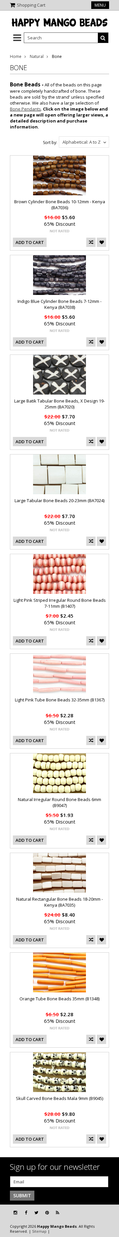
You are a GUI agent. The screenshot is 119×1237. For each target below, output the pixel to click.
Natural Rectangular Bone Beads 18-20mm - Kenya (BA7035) (59, 902)
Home (15, 56)
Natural (37, 56)
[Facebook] (26, 1213)
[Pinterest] (47, 1213)
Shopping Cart (31, 5)
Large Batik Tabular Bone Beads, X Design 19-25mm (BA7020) (59, 404)
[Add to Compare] (91, 242)
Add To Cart (30, 242)
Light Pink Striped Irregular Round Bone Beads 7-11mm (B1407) (60, 603)
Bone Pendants (25, 109)
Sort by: (50, 142)
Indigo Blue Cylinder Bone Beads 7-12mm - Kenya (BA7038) (59, 304)
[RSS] (57, 1213)
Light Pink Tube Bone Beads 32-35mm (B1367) (59, 700)
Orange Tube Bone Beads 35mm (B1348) (59, 999)
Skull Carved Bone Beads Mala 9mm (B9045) (59, 1098)
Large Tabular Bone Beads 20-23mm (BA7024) (59, 500)
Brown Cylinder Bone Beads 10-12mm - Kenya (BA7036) (59, 205)
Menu (100, 5)
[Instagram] (15, 1213)
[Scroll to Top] (109, 1213)
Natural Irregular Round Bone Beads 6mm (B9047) (59, 802)
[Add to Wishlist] (101, 242)
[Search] (103, 37)
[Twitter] (36, 1213)
